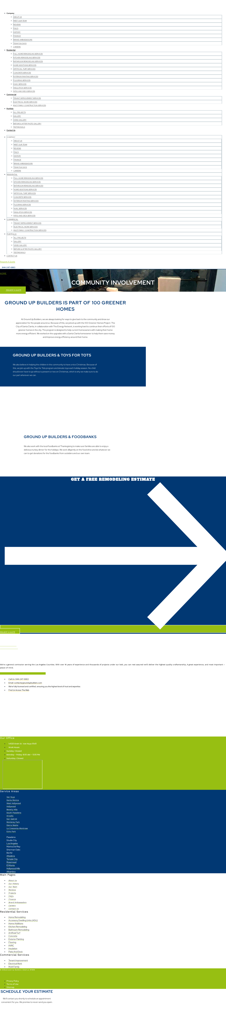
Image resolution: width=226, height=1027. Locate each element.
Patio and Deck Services (24, 91)
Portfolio (10, 108)
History (17, 32)
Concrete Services (22, 73)
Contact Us (11, 130)
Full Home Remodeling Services (28, 54)
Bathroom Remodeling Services (28, 61)
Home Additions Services (24, 65)
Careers (17, 47)
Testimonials (19, 127)
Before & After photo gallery (27, 124)
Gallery (17, 116)
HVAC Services (19, 84)
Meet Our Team (20, 21)
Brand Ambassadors (22, 40)
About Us (17, 17)
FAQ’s (15, 28)
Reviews (17, 25)
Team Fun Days (20, 43)
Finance (17, 36)
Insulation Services (22, 88)
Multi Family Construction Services (29, 105)
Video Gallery (20, 120)
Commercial (11, 94)
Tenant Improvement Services (27, 98)
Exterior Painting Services (25, 76)
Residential (11, 50)
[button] (111, 133)
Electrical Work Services (25, 102)
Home (3, 273)
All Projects (19, 112)
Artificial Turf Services (24, 69)
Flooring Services (21, 80)
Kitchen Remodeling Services (26, 58)
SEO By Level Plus (7, 975)
